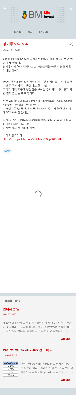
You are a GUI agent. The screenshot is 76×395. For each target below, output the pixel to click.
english (45, 31)
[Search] (71, 9)
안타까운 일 (11, 309)
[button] (71, 44)
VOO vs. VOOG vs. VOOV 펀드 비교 (27, 350)
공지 (30, 31)
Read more (65, 339)
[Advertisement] (38, 262)
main (17, 31)
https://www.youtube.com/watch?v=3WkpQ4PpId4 (32, 139)
